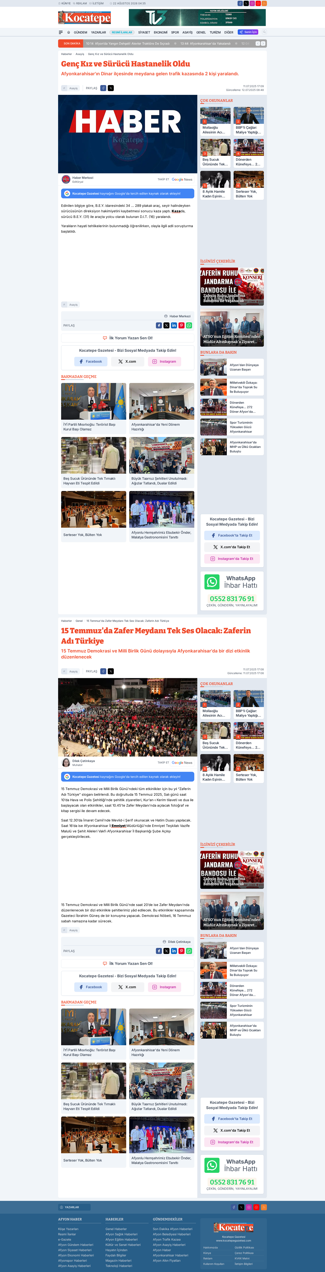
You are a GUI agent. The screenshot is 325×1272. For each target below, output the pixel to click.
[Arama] (264, 32)
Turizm (215, 32)
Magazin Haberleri (118, 1260)
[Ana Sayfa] (68, 32)
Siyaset (144, 32)
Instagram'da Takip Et (235, 559)
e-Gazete (64, 1239)
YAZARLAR (72, 1207)
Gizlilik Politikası (244, 1247)
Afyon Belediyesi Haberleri (172, 1234)
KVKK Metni (242, 1258)
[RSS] (264, 3)
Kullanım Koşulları (213, 1263)
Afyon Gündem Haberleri (75, 1245)
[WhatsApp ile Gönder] (189, 325)
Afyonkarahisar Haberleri (170, 1255)
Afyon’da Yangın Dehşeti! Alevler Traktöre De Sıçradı (128, 43)
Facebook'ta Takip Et (235, 535)
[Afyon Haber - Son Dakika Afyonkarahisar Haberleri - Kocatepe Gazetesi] (233, 1227)
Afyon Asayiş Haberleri (74, 1266)
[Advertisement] (40, 92)
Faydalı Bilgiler (116, 1255)
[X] (246, 3)
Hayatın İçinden (116, 1250)
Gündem (80, 32)
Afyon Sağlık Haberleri (121, 1234)
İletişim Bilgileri (244, 1263)
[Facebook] (240, 3)
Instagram (168, 361)
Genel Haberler (116, 1229)
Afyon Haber (162, 1250)
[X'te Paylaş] (111, 88)
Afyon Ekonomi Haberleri (76, 1255)
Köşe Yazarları (68, 1229)
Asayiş (187, 32)
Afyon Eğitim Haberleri (122, 1239)
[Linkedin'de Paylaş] (174, 325)
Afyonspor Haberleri (72, 1260)
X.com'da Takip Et (235, 547)
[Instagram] (252, 3)
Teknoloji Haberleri (119, 1266)
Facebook (94, 361)
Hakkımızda (210, 1247)
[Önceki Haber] (258, 43)
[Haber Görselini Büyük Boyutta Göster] (127, 134)
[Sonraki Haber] (263, 43)
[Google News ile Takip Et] (182, 179)
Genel (201, 32)
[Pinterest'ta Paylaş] (181, 325)
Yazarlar (98, 32)
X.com (130, 361)
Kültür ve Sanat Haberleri (123, 1245)
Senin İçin (251, 31)
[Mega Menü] (60, 32)
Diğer (228, 32)
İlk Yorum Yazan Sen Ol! (131, 338)
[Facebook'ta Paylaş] (103, 88)
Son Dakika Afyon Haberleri (172, 1229)
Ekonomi (160, 32)
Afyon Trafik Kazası (167, 1239)
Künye (66, 3)
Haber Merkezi (82, 179)
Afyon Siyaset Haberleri (75, 1250)
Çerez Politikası (244, 1252)
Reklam (81, 3)
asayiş (73, 88)
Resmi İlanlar (67, 1234)
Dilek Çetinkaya (83, 763)
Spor (175, 32)
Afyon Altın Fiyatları (167, 1260)
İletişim (98, 3)
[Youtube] (258, 3)
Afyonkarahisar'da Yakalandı (206, 43)
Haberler (66, 54)
